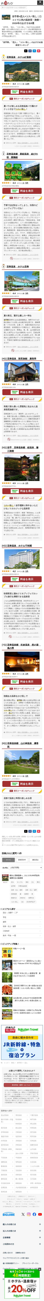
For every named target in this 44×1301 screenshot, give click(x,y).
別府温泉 (19, 1175)
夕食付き (22, 898)
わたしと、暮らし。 (8, 1201)
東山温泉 (33, 1124)
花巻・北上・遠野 (31, 890)
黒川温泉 (33, 1175)
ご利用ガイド (22, 1196)
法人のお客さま (9, 1230)
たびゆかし (32, 1204)
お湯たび (32, 1199)
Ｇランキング (11, 1199)
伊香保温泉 (5, 1132)
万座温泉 (19, 1132)
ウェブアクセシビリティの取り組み (16, 1258)
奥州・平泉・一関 (9, 935)
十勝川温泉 (34, 1115)
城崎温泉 (4, 1162)
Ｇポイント (31, 1196)
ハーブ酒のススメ (34, 1206)
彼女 (27, 882)
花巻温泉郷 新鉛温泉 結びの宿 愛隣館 (22, 156)
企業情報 (6, 1237)
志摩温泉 (4, 1187)
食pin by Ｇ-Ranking (21, 1206)
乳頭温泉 (19, 1119)
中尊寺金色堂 (22, 886)
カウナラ (17, 1204)
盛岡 (4, 922)
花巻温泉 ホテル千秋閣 (19, 545)
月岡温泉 (19, 1141)
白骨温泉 (4, 1141)
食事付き (31, 898)
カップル (20, 882)
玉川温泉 (33, 1179)
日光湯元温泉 (5, 1183)
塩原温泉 (19, 1136)
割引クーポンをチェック (24, 99)
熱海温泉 (4, 1192)
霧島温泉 (4, 1179)
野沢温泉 (33, 1136)
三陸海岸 (6, 931)
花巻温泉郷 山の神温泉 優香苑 (22, 745)
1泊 (22, 902)
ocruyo (26, 1199)
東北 (38, 882)
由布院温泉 (34, 1187)
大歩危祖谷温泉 (21, 1187)
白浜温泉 (33, 1162)
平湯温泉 (19, 1158)
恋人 (12, 882)
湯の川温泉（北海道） (7, 1121)
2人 (33, 882)
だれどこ (19, 1199)
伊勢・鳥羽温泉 (35, 1183)
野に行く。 (9, 1204)
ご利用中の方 (8, 1244)
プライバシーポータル (30, 1263)
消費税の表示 (20, 1253)
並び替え (5, 868)
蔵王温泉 (4, 1128)
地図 (22, 86)
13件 (27, 84)
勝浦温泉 (4, 1166)
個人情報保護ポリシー (11, 1263)
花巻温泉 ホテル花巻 (18, 266)
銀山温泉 (19, 1128)
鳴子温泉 (33, 1119)
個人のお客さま (9, 1224)
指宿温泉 (19, 1192)
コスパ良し (14, 902)
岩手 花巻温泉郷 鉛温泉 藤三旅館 (22, 449)
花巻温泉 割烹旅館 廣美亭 (21, 358)
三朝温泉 (4, 1170)
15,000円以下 (31, 902)
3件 (26, 293)
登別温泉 (19, 1115)
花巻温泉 (14, 894)
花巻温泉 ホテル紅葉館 (19, 57)
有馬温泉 (19, 1162)
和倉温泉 (19, 1149)
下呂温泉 (4, 1158)
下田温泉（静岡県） (6, 1150)
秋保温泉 (19, 1124)
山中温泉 (33, 1149)
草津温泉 (33, 1128)
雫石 (4, 917)
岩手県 (13, 886)
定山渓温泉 (5, 1115)
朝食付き (14, 898)
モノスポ (37, 1201)
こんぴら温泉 (34, 1166)
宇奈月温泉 (34, 1153)
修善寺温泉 (34, 1145)
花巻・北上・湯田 (16, 890)
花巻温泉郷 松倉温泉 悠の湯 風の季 (23, 646)
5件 (26, 183)
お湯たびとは (11, 1196)
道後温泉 (19, 1166)
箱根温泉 (19, 1183)
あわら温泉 (19, 1153)
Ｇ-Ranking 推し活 (8, 1206)
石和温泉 (33, 1141)
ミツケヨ (24, 1204)
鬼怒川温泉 (5, 1136)
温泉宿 (26, 894)
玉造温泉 (19, 1170)
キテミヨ (18, 1201)
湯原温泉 (4, 1175)
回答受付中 (22, 860)
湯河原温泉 (5, 1145)
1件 (26, 384)
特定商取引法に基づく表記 (28, 1268)
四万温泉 (33, 1132)
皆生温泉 (33, 1170)
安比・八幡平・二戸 (10, 913)
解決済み (36, 860)
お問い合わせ (8, 1253)
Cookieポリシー (9, 1268)
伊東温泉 (19, 1145)
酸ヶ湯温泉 (19, 1179)
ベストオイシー (27, 1201)
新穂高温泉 (34, 1158)
